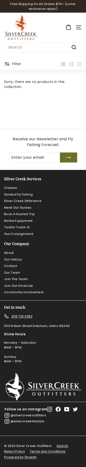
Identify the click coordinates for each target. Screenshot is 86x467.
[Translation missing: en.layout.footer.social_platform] (49, 409)
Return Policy (14, 451)
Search (62, 446)
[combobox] (43, 47)
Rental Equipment (18, 220)
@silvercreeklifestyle (27, 421)
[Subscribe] (68, 157)
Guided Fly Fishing (18, 194)
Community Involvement (23, 292)
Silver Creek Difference (23, 201)
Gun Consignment (18, 234)
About (9, 252)
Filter (16, 63)
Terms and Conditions (48, 451)
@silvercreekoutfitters (28, 415)
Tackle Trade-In (17, 227)
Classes (10, 187)
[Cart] (68, 27)
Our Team (12, 272)
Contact (10, 266)
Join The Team (16, 279)
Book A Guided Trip (19, 214)
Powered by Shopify (20, 457)
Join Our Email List (18, 285)
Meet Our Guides (17, 207)
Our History (13, 259)
